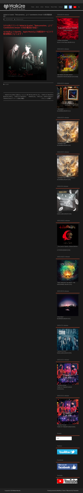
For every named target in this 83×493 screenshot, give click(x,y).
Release (47, 7)
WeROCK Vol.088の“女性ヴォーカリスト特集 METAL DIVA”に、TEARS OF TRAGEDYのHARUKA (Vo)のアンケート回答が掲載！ (15, 96)
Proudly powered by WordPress (54, 490)
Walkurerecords (19, 19)
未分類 (7, 84)
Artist (42, 7)
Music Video (54, 7)
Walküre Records (16, 490)
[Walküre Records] (14, 6)
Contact (61, 7)
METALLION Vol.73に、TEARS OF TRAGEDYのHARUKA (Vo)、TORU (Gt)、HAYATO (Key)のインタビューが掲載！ (41, 96)
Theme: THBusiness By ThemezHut (70, 490)
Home (32, 7)
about (37, 7)
